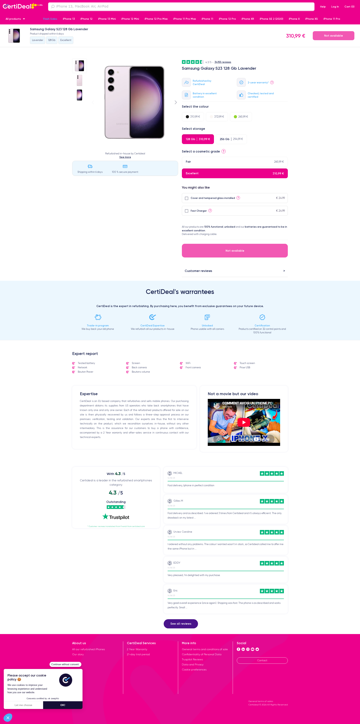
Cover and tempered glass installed (213, 197)
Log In (335, 6)
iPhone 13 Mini (107, 18)
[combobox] (181, 6)
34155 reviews (222, 61)
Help (323, 6)
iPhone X (294, 18)
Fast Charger (198, 210)
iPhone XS (311, 18)
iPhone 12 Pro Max (156, 18)
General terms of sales (260, 701)
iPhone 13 (69, 18)
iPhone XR (248, 18)
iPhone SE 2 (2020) (271, 18)
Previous (93, 102)
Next (176, 102)
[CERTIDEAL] (22, 6)
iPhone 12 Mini (130, 18)
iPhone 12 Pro (227, 18)
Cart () (349, 6)
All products (13, 18)
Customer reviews (198, 271)
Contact (262, 660)
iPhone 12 (86, 18)
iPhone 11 (207, 18)
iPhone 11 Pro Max (184, 18)
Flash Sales (50, 18)
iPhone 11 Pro (331, 18)
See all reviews (180, 623)
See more (125, 157)
